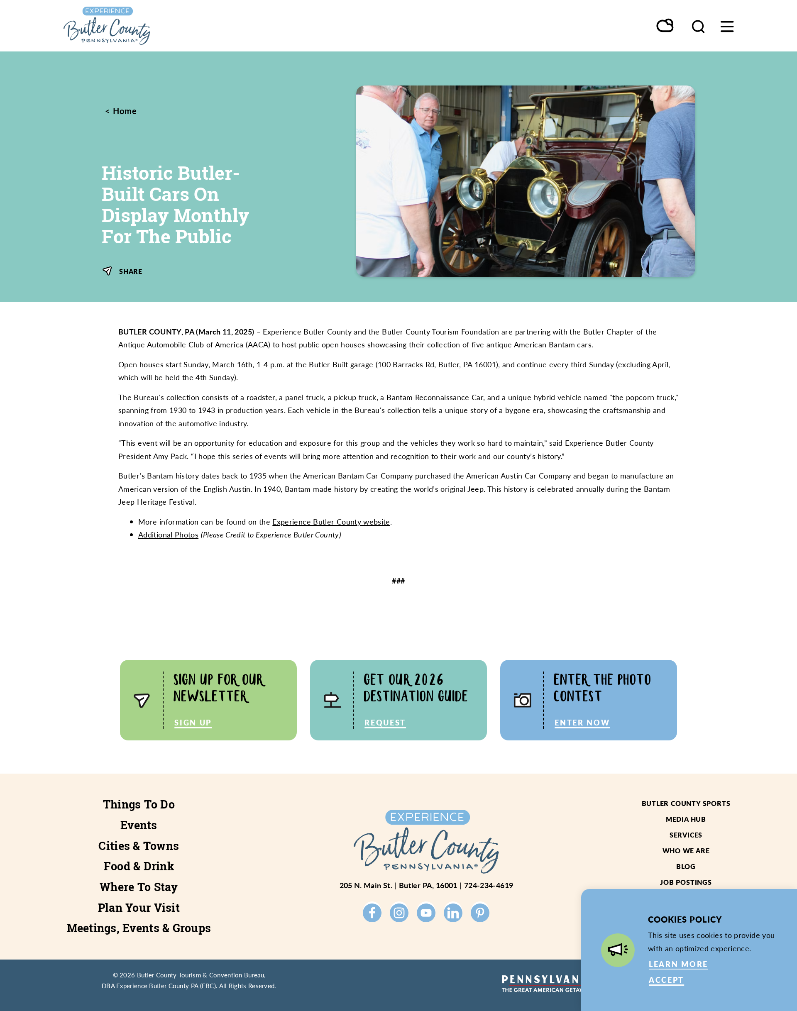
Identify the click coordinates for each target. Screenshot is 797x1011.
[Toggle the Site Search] (698, 26)
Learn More (678, 964)
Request (385, 722)
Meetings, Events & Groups (139, 928)
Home (123, 111)
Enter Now (582, 722)
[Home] (145, 25)
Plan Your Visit (139, 907)
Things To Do (139, 804)
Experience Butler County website (331, 521)
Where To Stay (139, 886)
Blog (686, 866)
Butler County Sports (686, 803)
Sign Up (193, 722)
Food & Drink (139, 866)
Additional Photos (168, 534)
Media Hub (686, 819)
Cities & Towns (138, 845)
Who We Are (686, 850)
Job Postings (686, 882)
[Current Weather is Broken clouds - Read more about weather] (665, 26)
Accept (666, 979)
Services (686, 835)
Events (138, 825)
